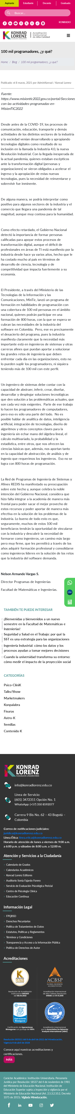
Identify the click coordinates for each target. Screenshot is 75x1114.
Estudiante (28, 3)
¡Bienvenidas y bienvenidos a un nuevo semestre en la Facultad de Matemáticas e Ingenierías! (35, 623)
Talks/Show (12, 691)
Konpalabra (12, 705)
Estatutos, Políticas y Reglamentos (25, 931)
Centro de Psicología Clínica (21, 891)
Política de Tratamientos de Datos (25, 926)
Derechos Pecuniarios (18, 921)
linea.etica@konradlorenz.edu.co (40, 837)
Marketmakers (14, 698)
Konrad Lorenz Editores (19, 875)
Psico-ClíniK (12, 685)
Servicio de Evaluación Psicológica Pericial (29, 885)
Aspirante (9, 3)
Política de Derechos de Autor (23, 947)
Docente (47, 3)
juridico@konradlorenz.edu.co (23, 833)
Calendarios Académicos (19, 870)
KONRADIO (65, 22)
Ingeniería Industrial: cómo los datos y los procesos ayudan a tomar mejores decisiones (36, 647)
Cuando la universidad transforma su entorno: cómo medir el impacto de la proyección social (37, 659)
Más (9, 1059)
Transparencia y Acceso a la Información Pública (33, 942)
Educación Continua (17, 896)
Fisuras (9, 711)
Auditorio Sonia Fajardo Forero (23, 880)
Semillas (9, 724)
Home (4, 62)
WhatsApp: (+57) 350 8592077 (34, 804)
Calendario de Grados (18, 864)
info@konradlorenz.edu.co (33, 785)
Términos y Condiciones (19, 937)
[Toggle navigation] (68, 35)
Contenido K (13, 731)
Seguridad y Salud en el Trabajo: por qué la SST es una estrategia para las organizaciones (36, 636)
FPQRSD (11, 916)
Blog (14, 62)
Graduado (65, 3)
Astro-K (9, 718)
